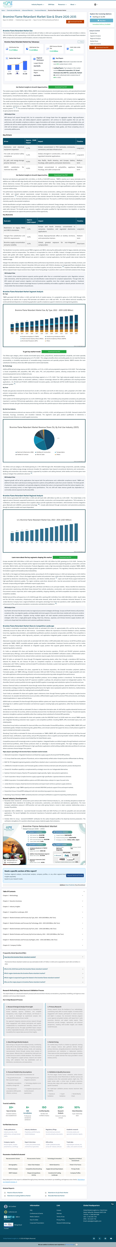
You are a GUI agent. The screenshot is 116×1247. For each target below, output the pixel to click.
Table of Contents (95, 44)
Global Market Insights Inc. (11, 1238)
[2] (16, 107)
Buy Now (102, 20)
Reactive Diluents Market (15, 1193)
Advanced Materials (27, 10)
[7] (56, 578)
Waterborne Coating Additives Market (19, 1196)
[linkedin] (94, 1238)
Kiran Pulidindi (70, 885)
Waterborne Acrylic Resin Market (58, 1193)
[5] (14, 383)
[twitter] (99, 1238)
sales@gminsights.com (94, 1221)
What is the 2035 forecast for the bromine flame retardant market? (26, 969)
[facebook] (105, 1238)
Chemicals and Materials (13, 10)
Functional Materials (40, 10)
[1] (14, 107)
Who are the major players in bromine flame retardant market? (24, 982)
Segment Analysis (95, 36)
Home (3, 10)
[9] (39, 504)
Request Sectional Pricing (75, 875)
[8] (56, 603)
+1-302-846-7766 (92, 1217)
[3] (15, 195)
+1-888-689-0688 (94, 1214)
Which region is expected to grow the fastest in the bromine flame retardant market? (32, 978)
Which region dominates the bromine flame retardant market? (24, 973)
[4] (63, 266)
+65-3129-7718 (91, 1219)
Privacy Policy (69, 1244)
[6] (31, 473)
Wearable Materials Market (56, 1196)
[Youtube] (111, 1238)
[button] (84, 891)
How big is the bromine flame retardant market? (20, 957)
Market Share (94, 41)
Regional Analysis (95, 38)
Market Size (93, 33)
